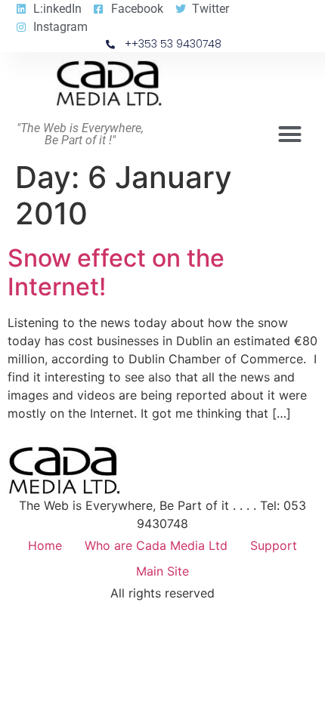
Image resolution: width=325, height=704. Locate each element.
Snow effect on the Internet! (116, 272)
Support (273, 545)
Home (45, 545)
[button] (290, 134)
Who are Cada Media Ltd (156, 545)
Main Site (162, 571)
